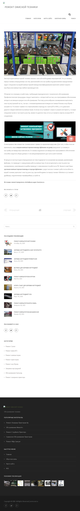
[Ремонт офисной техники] (20, 6)
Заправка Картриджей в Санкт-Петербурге (28, 250)
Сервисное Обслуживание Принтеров (19, 437)
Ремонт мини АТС (12, 351)
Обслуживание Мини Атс (14, 427)
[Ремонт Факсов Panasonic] (14, 483)
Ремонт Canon (10, 346)
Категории (37, 18)
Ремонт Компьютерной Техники (24, 241)
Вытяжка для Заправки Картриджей (26, 268)
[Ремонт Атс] (61, 483)
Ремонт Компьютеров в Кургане (24, 277)
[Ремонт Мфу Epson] (34, 483)
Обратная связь (60, 18)
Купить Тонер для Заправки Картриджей (27, 285)
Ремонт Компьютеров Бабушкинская (26, 312)
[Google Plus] (16, 195)
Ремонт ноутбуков (12, 364)
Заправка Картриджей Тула (23, 294)
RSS (7, 468)
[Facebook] (6, 195)
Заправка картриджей (13, 368)
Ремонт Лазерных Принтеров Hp (17, 423)
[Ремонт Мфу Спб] (20, 483)
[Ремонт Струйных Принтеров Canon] (47, 483)
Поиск (73, 18)
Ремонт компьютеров (13, 355)
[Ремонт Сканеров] (7, 483)
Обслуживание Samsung (14, 373)
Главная (28, 18)
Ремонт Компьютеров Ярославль (25, 303)
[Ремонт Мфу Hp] (41, 483)
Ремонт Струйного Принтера (16, 432)
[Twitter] (11, 195)
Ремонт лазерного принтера (15, 377)
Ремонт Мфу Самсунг (13, 441)
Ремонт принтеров (12, 360)
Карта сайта (48, 18)
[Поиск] (74, 226)
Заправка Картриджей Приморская (25, 259)
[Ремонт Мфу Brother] (27, 483)
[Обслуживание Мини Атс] (54, 483)
